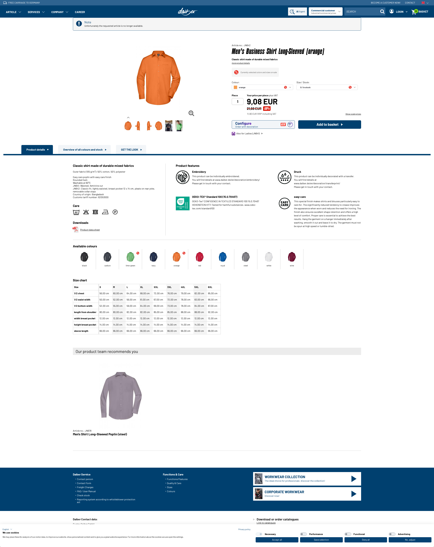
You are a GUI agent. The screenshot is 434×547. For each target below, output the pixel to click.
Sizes (169, 487)
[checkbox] (259, 534)
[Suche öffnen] (382, 11)
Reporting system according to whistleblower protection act (106, 501)
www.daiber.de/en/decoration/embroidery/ (237, 179)
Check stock (83, 495)
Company (57, 12)
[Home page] (188, 11)
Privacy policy (244, 529)
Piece (235, 95)
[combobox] (364, 11)
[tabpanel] (217, 245)
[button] (7, 529)
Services (34, 12)
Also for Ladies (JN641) (248, 133)
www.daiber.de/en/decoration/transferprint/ (317, 183)
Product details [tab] (35, 149)
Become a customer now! (385, 2)
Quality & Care (174, 483)
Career (80, 12)
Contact (410, 2)
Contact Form (84, 483)
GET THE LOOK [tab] (130, 149)
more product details (241, 63)
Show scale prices (353, 114)
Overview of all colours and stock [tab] (83, 149)
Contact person (85, 479)
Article (11, 12)
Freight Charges (85, 487)
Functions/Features (177, 479)
